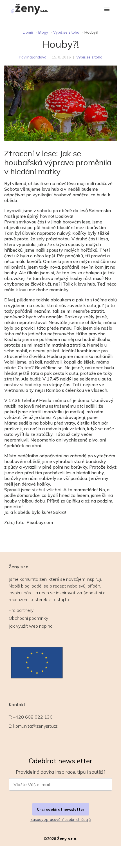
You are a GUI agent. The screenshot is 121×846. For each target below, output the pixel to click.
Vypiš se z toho (66, 32)
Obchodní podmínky (28, 618)
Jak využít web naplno (31, 626)
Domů (28, 32)
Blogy (43, 32)
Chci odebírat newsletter (60, 809)
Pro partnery (21, 610)
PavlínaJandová (32, 57)
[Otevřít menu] (107, 10)
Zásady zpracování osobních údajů (60, 819)
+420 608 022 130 (33, 717)
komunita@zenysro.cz (35, 726)
